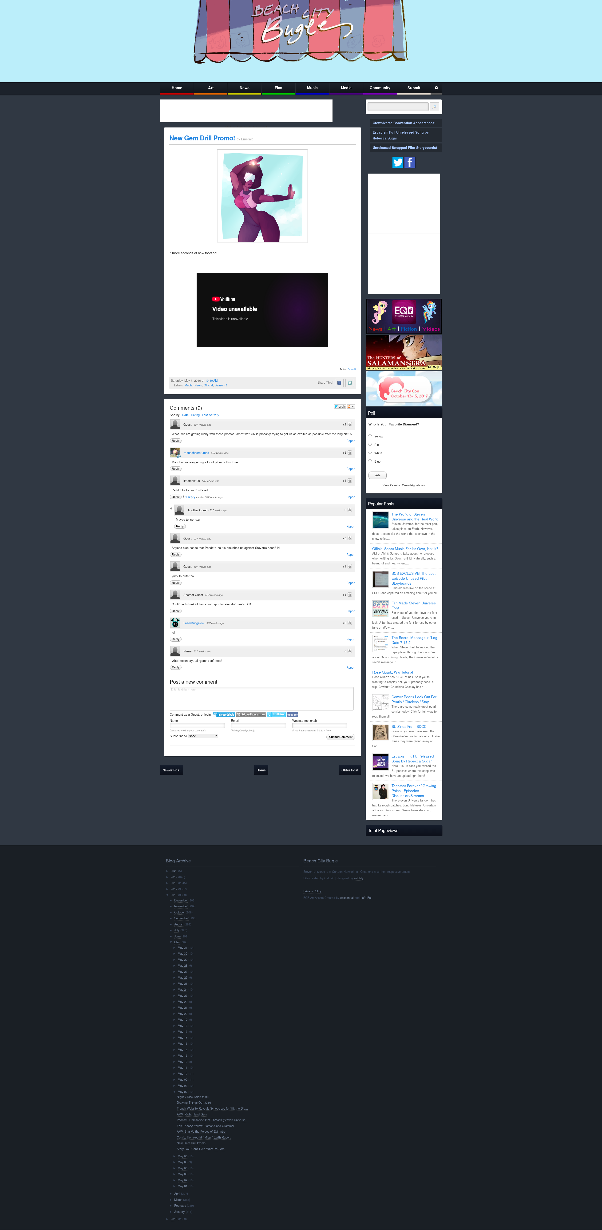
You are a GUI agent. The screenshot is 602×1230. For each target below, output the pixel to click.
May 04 (182, 1168)
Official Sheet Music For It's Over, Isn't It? (405, 548)
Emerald (352, 369)
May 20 (182, 1014)
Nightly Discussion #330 (193, 1097)
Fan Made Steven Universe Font (414, 605)
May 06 (182, 1156)
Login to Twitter (276, 714)
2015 (174, 1219)
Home (177, 87)
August (178, 924)
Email (235, 720)
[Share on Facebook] (339, 383)
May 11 (182, 1067)
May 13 (182, 1055)
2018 (174, 883)
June (177, 936)
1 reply (190, 497)
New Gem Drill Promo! (202, 138)
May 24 (182, 989)
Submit (414, 87)
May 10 (182, 1073)
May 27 (182, 971)
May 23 (182, 995)
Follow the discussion (351, 406)
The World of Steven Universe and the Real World (415, 516)
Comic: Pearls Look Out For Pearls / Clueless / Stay (414, 699)
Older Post (349, 770)
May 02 (182, 1180)
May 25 (182, 983)
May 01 (182, 1186)
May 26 (182, 977)
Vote (377, 475)
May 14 (182, 1049)
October (179, 912)
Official (208, 385)
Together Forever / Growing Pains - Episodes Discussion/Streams (414, 790)
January (179, 1212)
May (177, 942)
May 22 (182, 1002)
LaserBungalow (193, 623)
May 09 (182, 1079)
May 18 (182, 1026)
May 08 (182, 1085)
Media (346, 87)
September (181, 918)
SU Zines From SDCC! (410, 726)
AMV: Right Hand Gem (192, 1114)
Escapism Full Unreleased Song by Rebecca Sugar (413, 758)
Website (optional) (304, 720)
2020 (174, 871)
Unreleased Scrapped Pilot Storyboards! (405, 147)
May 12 (182, 1061)
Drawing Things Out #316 (194, 1102)
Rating (195, 415)
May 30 (182, 953)
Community (380, 87)
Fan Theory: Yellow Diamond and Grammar (205, 1126)
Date (185, 415)
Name (174, 720)
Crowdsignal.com (413, 485)
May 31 (182, 947)
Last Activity (210, 415)
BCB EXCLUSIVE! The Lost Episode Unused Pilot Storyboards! (414, 578)
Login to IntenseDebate (224, 714)
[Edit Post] (221, 380)
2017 (174, 889)
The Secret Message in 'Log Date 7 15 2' (414, 640)
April (177, 1193)
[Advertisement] (246, 110)
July (176, 930)
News (245, 87)
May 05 (182, 1162)
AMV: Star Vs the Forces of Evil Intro (201, 1131)
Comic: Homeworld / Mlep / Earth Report (204, 1137)
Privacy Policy (312, 891)
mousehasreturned (196, 452)
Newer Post (171, 770)
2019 (174, 877)
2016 (174, 895)
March (178, 1200)
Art (211, 87)
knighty (358, 878)
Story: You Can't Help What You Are (201, 1149)
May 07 (182, 1092)
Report (350, 440)
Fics (278, 87)
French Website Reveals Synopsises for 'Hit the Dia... (212, 1108)
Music (312, 87)
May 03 (182, 1174)
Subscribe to (179, 736)
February (180, 1205)
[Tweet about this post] (349, 383)
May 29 (182, 959)
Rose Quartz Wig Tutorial (392, 672)
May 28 (182, 965)
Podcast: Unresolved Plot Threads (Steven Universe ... (213, 1120)
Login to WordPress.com (251, 714)
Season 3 (221, 385)
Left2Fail (366, 898)
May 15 (182, 1043)
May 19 (182, 1019)
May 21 (182, 1007)
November (181, 906)
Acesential (347, 898)
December (181, 900)
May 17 (182, 1031)
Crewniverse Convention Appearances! (404, 122)
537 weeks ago (202, 424)
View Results (391, 485)
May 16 (182, 1038)
